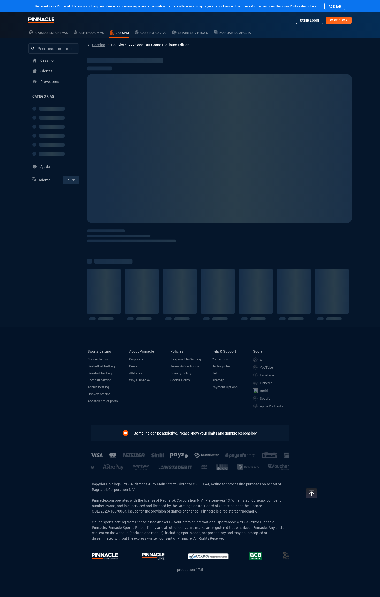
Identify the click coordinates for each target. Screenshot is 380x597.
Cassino (98, 44)
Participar (339, 20)
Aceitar (335, 6)
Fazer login (309, 20)
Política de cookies (303, 6)
